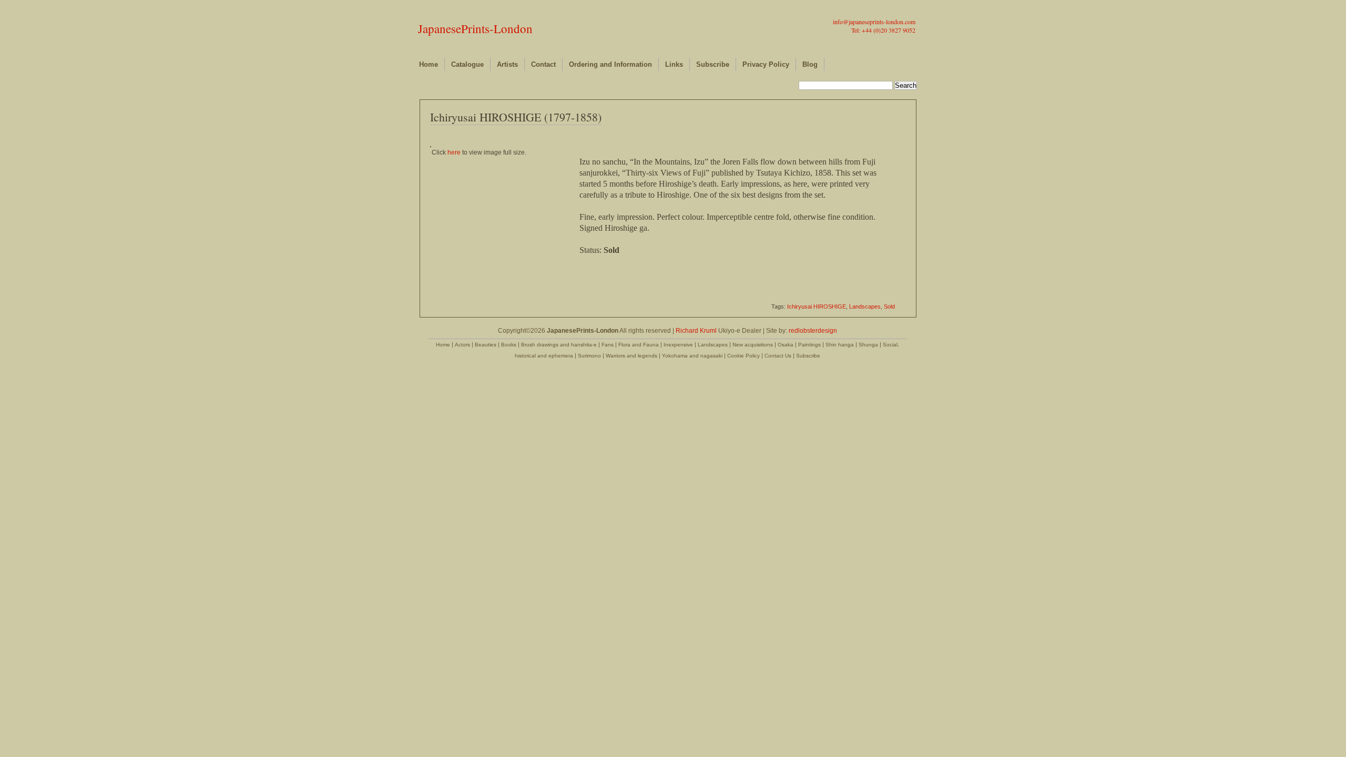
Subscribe (712, 64)
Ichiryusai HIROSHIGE (816, 306)
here (454, 152)
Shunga (868, 344)
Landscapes (865, 306)
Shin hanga (839, 344)
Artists (507, 64)
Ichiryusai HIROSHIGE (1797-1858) (515, 117)
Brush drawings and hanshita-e (559, 344)
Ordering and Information (610, 64)
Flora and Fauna (638, 344)
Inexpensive (678, 344)
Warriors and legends (631, 356)
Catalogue (467, 64)
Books (508, 344)
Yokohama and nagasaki (692, 356)
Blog (810, 64)
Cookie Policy (743, 356)
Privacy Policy (765, 64)
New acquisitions (752, 344)
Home (428, 64)
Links (674, 64)
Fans (607, 344)
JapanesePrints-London (475, 28)
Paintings (809, 344)
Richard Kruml (696, 330)
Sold (889, 306)
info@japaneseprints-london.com (874, 21)
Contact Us (777, 356)
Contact (543, 64)
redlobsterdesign (813, 330)
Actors (462, 344)
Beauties (485, 344)
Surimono (589, 356)
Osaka (785, 344)
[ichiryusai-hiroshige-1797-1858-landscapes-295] (430, 145)
